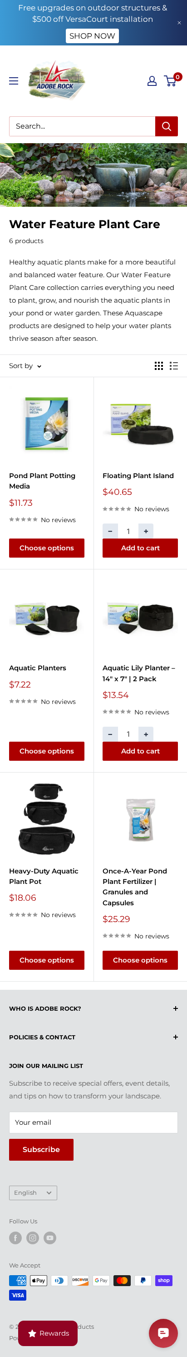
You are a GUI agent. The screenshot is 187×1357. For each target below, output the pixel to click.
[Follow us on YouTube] (50, 1238)
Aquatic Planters (37, 668)
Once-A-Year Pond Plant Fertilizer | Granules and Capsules (135, 887)
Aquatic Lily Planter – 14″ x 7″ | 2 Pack (139, 673)
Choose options (47, 548)
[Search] (166, 126)
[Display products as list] (174, 366)
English (25, 1192)
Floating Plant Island (138, 475)
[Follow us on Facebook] (15, 1238)
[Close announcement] (179, 22)
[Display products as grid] (159, 366)
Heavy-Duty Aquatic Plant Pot (44, 876)
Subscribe (41, 1149)
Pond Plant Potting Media (42, 480)
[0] (170, 80)
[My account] (152, 81)
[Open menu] (13, 81)
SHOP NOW (92, 35)
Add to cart (140, 548)
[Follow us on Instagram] (32, 1238)
